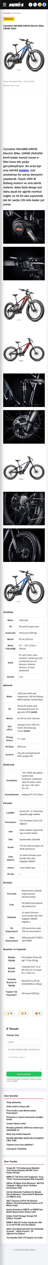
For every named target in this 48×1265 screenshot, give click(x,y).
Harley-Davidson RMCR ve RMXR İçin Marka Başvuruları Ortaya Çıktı (24, 1210)
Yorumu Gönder (24, 1074)
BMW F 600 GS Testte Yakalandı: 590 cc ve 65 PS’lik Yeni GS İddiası (24, 1223)
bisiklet (24, 170)
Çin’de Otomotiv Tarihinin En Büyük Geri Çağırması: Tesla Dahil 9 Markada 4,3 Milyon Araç (24, 1194)
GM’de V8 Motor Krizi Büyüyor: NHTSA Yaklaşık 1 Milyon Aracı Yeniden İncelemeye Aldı (25, 1185)
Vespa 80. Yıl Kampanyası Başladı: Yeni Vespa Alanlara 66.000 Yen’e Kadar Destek (23, 1170)
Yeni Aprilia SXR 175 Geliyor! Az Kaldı (24, 1238)
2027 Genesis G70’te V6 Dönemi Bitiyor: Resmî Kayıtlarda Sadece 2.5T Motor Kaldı (24, 1203)
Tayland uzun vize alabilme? (20, 1145)
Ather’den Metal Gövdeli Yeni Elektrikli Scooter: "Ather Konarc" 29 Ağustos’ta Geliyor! (24, 1231)
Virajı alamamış (13, 1102)
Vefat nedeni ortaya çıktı (18, 1106)
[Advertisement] (24, 116)
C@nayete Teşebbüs (16, 1149)
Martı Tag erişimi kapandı (18, 1134)
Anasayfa (7, 13)
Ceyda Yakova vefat (16, 1123)
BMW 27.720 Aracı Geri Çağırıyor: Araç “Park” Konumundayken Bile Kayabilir (25, 1178)
